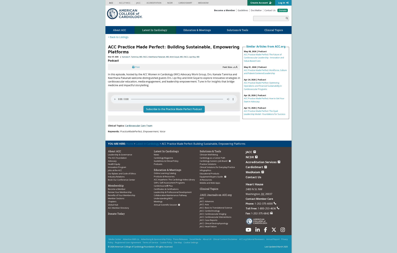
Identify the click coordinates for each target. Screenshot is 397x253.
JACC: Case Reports (208, 220)
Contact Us (253, 177)
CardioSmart (254, 167)
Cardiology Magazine (163, 157)
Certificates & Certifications (166, 189)
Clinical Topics (209, 188)
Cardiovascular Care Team (138, 125)
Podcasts (158, 164)
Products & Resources (164, 176)
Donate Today (116, 213)
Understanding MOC (163, 198)
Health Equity (114, 164)
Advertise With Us (131, 239)
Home (129, 143)
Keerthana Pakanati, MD (159, 57)
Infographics (205, 170)
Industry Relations (116, 176)
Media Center (115, 239)
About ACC (114, 151)
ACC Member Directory (118, 207)
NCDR (250, 157)
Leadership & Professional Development (173, 192)
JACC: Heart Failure (208, 226)
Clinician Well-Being (209, 154)
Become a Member (116, 189)
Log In (282, 2)
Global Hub (113, 204)
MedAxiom (253, 172)
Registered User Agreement (128, 242)
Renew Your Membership (120, 192)
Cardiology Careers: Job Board (214, 161)
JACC (202, 198)
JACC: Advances (207, 201)
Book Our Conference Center (121, 179)
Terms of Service (150, 242)
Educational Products (209, 173)
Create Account (259, 2)
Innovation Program (117, 167)
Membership (116, 185)
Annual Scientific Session (165, 204)
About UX (207, 239)
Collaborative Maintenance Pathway (170, 195)
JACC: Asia (204, 204)
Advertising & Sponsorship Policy (156, 239)
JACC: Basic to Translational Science (216, 207)
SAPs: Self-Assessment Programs (169, 182)
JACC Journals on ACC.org (216, 195)
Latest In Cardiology (166, 151)
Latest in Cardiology (147, 143)
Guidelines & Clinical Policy (166, 161)
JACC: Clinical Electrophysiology (214, 223)
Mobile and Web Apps (210, 182)
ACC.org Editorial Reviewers (252, 239)
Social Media (195, 239)
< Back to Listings (118, 37)
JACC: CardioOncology (210, 210)
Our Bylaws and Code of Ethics (122, 173)
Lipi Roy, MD (194, 57)
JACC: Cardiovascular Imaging (213, 213)
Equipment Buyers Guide (211, 176)
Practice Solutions (208, 164)
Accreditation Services (261, 162)
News (156, 154)
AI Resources (206, 179)
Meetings (158, 201)
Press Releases (180, 239)
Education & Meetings (167, 170)
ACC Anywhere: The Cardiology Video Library (174, 179)
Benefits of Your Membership (121, 195)
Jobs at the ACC (115, 170)
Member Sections (116, 198)
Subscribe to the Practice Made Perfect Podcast (174, 109)
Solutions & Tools (210, 151)
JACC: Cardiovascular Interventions (215, 217)
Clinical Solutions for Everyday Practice (217, 167)
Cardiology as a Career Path (212, 157)
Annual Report (273, 239)
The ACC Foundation (117, 157)
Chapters (112, 201)
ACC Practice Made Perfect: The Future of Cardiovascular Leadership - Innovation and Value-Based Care (264, 57)
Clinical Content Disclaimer (225, 239)
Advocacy (112, 161)
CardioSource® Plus (163, 185)
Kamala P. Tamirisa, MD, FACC (135, 57)
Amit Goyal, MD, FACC (179, 57)
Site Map (178, 242)
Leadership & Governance (120, 154)
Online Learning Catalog (165, 173)
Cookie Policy (166, 242)
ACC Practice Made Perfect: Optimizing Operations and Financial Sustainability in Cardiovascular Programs (263, 85)
